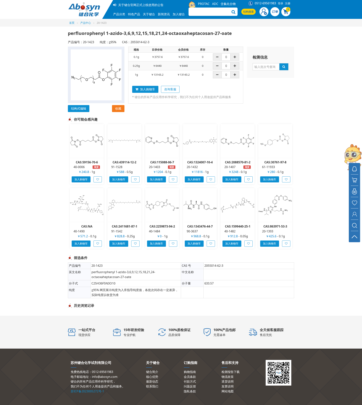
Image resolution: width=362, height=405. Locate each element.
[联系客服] (354, 168)
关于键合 (149, 14)
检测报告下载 (231, 372)
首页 (71, 23)
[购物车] (354, 180)
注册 (287, 3)
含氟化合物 (228, 4)
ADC (215, 4)
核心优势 (152, 377)
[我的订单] (354, 191)
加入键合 (179, 14)
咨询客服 (170, 89)
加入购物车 (147, 89)
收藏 (118, 108)
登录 (280, 3)
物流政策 (228, 377)
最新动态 (152, 381)
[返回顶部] (354, 236)
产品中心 (85, 23)
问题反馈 (190, 386)
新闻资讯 (164, 14)
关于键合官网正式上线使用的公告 (140, 5)
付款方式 (190, 381)
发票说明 (228, 386)
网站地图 (228, 391)
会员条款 (190, 377)
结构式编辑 (78, 108)
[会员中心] (354, 214)
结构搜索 (248, 11)
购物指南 (190, 372)
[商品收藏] (354, 202)
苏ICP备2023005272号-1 (87, 391)
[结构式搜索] (354, 225)
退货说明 (228, 381)
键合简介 (152, 372)
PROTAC (203, 4)
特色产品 (134, 14)
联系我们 (152, 386)
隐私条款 (190, 391)
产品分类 (119, 14)
